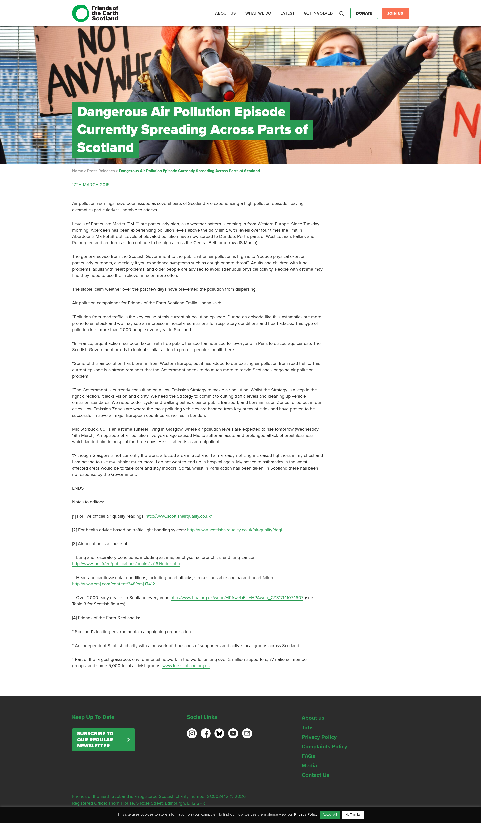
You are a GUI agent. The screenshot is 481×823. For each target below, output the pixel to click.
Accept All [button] (330, 815)
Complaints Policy (324, 746)
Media (309, 765)
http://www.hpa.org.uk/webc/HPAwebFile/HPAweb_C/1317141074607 (237, 597)
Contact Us (315, 775)
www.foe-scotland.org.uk (186, 665)
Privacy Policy (319, 737)
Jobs (308, 727)
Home (77, 170)
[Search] (341, 13)
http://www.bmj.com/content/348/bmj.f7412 (113, 584)
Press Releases (101, 170)
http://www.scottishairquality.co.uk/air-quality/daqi (234, 530)
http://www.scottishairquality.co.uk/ (179, 516)
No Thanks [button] (352, 815)
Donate (364, 13)
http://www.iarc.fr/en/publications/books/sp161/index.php (126, 563)
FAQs (308, 756)
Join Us (395, 13)
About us (313, 718)
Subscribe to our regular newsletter (95, 740)
